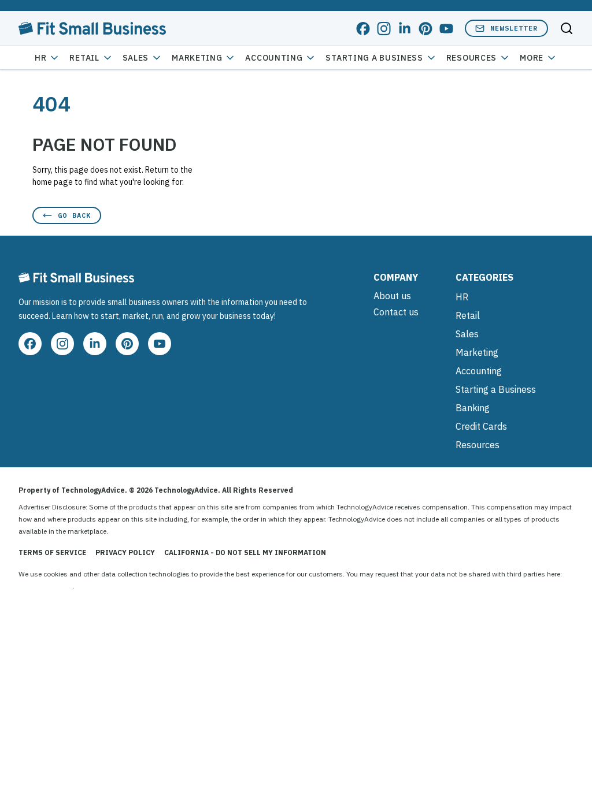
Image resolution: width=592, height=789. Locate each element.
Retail (84, 58)
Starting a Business (374, 58)
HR (40, 58)
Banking (473, 408)
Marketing (197, 58)
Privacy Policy (125, 552)
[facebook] (363, 28)
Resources (478, 445)
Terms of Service (52, 552)
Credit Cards (481, 426)
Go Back (74, 215)
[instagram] (384, 28)
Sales (136, 58)
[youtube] (446, 28)
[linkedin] (405, 28)
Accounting (273, 58)
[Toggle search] (567, 28)
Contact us (396, 312)
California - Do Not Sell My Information (245, 552)
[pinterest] (425, 28)
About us (392, 295)
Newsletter (514, 28)
